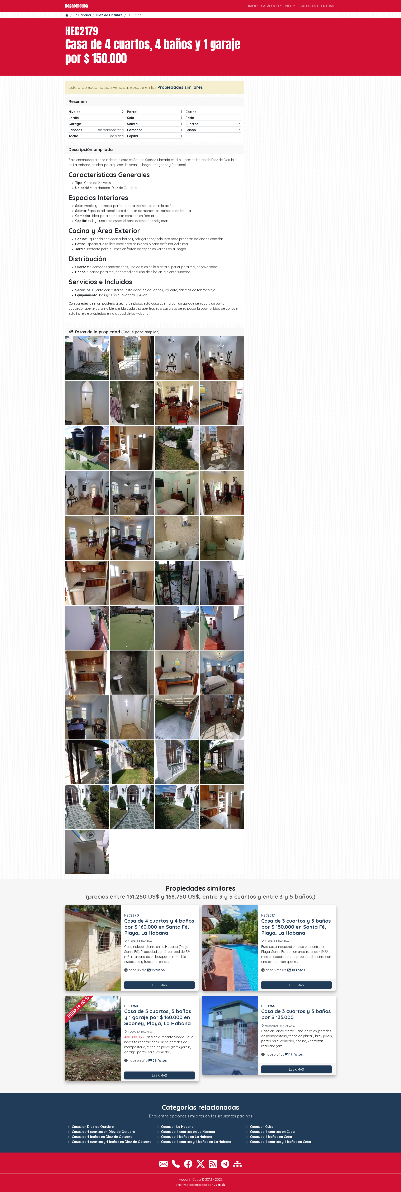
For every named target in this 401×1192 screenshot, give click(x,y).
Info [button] (289, 6)
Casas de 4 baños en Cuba (271, 1137)
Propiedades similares (180, 87)
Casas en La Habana (177, 1127)
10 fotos (298, 970)
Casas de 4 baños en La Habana (186, 1137)
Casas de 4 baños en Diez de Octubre (102, 1137)
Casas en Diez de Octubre (93, 1127)
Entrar (327, 6)
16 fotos (158, 970)
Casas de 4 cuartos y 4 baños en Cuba (280, 1142)
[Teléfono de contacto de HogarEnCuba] (176, 1164)
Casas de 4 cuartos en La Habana (188, 1132)
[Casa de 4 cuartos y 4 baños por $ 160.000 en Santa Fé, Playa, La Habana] (93, 947)
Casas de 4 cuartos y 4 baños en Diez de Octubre (111, 1142)
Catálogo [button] (270, 6)
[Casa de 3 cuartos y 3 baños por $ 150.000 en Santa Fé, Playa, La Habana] (230, 947)
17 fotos (295, 1054)
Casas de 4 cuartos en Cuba (272, 1132)
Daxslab (219, 1185)
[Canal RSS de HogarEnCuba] (213, 1164)
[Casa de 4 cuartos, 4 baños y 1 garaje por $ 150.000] (87, 358)
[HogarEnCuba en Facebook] (188, 1164)
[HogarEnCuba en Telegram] (225, 1164)
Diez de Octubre (109, 15)
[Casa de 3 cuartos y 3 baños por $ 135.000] (230, 1035)
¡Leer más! (159, 985)
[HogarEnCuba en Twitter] (200, 1164)
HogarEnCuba (76, 6)
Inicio (253, 6)
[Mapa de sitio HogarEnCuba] (237, 1164)
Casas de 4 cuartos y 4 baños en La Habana (196, 1142)
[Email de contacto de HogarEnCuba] (163, 1164)
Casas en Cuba (261, 1127)
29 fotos (159, 1060)
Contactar (308, 6)
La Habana (82, 15)
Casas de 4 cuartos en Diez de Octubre (103, 1132)
